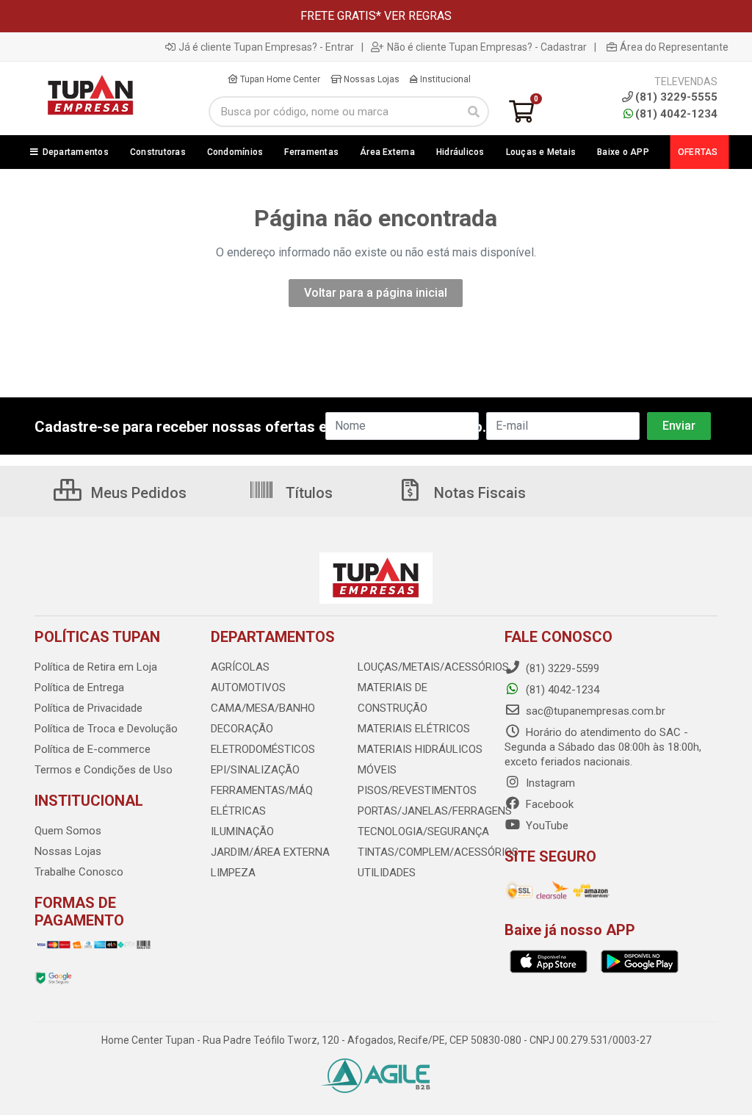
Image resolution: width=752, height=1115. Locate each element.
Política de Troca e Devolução (106, 728)
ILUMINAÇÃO (242, 831)
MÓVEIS (377, 769)
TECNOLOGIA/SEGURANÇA (423, 831)
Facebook (548, 804)
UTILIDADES (387, 872)
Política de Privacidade (88, 708)
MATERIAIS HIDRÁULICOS (420, 749)
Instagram (549, 783)
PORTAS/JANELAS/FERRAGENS (435, 811)
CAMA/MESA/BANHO (263, 708)
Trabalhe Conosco (79, 871)
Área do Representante (674, 47)
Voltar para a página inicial (375, 293)
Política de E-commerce (93, 749)
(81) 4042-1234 (676, 113)
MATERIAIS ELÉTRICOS (414, 728)
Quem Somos (68, 830)
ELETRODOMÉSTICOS (263, 749)
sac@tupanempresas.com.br (594, 711)
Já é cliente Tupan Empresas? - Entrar (266, 47)
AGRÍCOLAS (240, 667)
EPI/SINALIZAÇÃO (255, 769)
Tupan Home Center (279, 79)
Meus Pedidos (137, 493)
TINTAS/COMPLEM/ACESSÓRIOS (438, 852)
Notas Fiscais (478, 493)
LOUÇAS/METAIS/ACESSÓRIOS (433, 667)
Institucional (444, 79)
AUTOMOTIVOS (248, 687)
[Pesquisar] (473, 111)
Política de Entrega (79, 687)
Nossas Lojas (370, 79)
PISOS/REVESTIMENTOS (417, 790)
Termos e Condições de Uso (104, 769)
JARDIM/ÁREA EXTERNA (270, 852)
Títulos (307, 493)
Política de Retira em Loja (96, 667)
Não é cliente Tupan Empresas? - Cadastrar (487, 47)
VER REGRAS (418, 16)
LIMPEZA (233, 872)
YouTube (545, 825)
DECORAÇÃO (242, 728)
